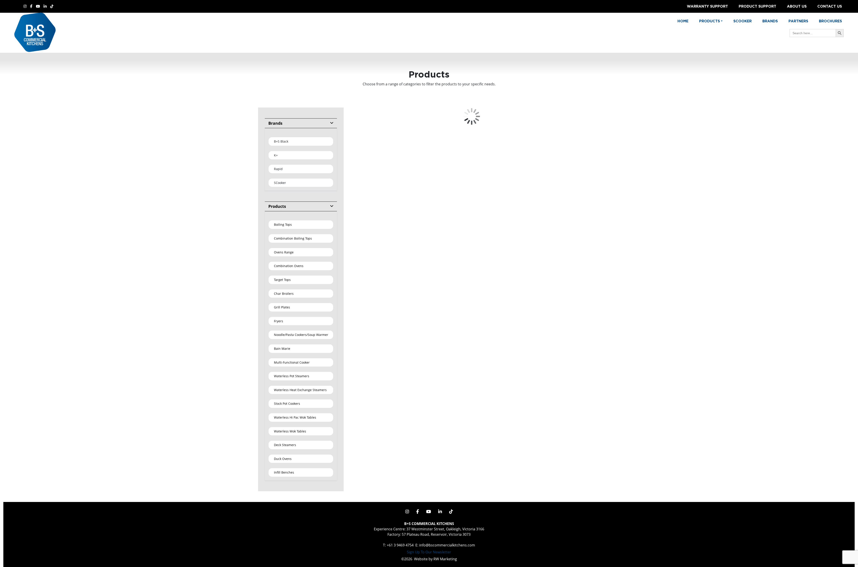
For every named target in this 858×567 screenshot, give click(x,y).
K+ (276, 155)
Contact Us (829, 6)
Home (682, 21)
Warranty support (707, 6)
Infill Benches (284, 472)
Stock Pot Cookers (287, 403)
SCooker (280, 183)
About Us (797, 6)
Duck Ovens (283, 459)
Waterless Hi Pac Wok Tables (295, 417)
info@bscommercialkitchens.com (447, 545)
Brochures (830, 21)
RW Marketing (445, 558)
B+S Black (281, 141)
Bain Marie (282, 348)
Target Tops (282, 280)
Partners (798, 21)
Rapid (278, 169)
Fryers (278, 321)
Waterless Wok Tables (290, 431)
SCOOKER (742, 21)
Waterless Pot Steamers (291, 376)
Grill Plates (282, 307)
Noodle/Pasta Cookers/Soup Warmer (301, 335)
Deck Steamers (285, 445)
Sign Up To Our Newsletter (429, 552)
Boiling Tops (283, 224)
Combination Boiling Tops (293, 238)
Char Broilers (284, 293)
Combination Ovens (288, 266)
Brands (770, 21)
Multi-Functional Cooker (292, 362)
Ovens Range (284, 252)
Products (277, 206)
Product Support (757, 6)
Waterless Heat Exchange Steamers (300, 390)
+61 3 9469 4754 (400, 545)
